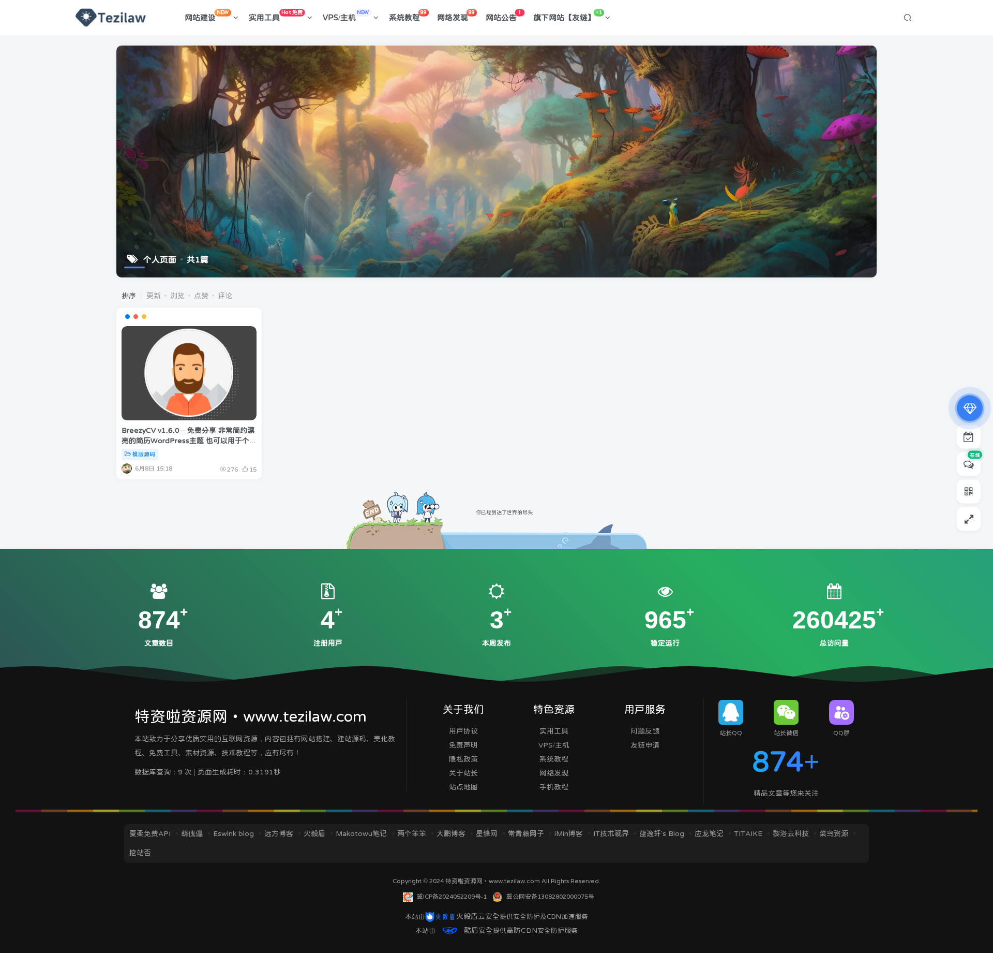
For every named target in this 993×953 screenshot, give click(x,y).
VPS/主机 (346, 15)
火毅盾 (314, 833)
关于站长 (463, 772)
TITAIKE (748, 833)
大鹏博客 (451, 833)
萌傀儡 (192, 833)
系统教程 (408, 15)
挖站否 (140, 852)
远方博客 (278, 833)
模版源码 (143, 454)
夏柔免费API (150, 833)
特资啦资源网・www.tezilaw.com (493, 881)
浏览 (177, 295)
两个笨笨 (411, 833)
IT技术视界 (611, 833)
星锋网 (487, 833)
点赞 (201, 295)
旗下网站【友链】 (567, 15)
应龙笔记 (709, 833)
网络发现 (456, 15)
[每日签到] (969, 436)
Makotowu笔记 (361, 833)
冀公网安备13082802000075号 (550, 896)
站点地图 (463, 786)
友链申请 (644, 745)
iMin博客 (568, 833)
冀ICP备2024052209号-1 (452, 896)
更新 (153, 295)
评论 (225, 295)
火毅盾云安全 (478, 916)
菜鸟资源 (833, 833)
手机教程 (553, 786)
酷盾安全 (478, 930)
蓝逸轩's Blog (661, 833)
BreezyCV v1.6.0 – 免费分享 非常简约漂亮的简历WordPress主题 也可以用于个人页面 (189, 440)
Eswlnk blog (233, 833)
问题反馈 (644, 731)
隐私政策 (463, 759)
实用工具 (276, 15)
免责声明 (463, 745)
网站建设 (207, 15)
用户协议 (463, 731)
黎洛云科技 (791, 833)
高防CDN (521, 930)
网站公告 (504, 15)
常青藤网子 (526, 833)
